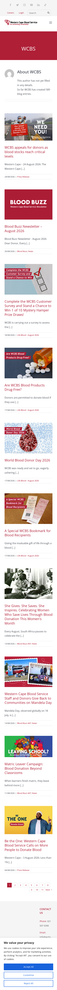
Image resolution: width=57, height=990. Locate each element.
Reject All (28, 983)
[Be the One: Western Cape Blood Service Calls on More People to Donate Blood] (28, 820)
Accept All (29, 966)
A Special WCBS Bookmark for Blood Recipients (28, 532)
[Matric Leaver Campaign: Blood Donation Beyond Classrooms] (28, 746)
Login (21, 12)
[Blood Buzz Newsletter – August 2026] (28, 204)
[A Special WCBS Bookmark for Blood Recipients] (28, 508)
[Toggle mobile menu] (50, 22)
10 (37, 889)
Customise (28, 975)
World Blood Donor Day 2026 (27, 460)
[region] (28, 964)
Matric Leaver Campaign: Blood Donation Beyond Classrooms (24, 768)
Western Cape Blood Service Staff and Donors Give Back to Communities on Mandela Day (28, 698)
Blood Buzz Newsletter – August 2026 (23, 228)
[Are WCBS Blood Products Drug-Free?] (28, 363)
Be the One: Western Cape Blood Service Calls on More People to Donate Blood (26, 845)
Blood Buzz (22, 251)
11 (42, 889)
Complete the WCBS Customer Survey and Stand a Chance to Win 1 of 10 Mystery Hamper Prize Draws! (28, 308)
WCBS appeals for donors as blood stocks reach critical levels (26, 151)
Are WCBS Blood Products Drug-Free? (25, 387)
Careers (10, 12)
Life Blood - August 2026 (28, 335)
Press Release (23, 176)
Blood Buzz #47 (24, 643)
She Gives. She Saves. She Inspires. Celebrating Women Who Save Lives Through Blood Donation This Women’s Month (28, 614)
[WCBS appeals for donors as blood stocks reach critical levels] (28, 127)
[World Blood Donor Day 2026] (28, 438)
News (30, 251)
